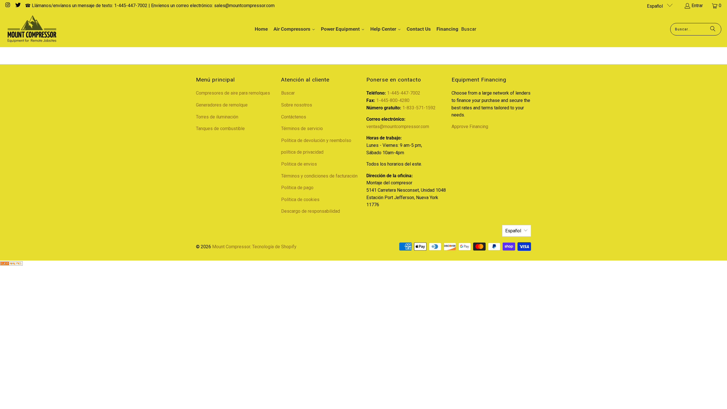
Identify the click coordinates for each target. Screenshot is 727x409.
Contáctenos (293, 117)
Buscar (288, 93)
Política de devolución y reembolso (316, 140)
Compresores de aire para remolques (233, 93)
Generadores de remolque (222, 105)
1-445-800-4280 (393, 100)
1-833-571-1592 (419, 107)
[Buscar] (712, 29)
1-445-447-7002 (403, 93)
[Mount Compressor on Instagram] (7, 5)
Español (655, 6)
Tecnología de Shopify (274, 246)
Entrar (697, 5)
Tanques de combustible (220, 128)
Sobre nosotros (296, 105)
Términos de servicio (302, 128)
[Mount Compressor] (32, 29)
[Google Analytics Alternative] (11, 264)
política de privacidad (302, 152)
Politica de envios (299, 164)
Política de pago (297, 187)
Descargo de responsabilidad (310, 211)
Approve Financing (470, 126)
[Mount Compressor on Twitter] (17, 5)
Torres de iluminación (217, 117)
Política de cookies (300, 199)
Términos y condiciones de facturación (319, 176)
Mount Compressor (231, 246)
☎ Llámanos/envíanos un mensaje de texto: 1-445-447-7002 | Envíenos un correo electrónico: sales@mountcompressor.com (150, 5)
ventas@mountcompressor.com (397, 126)
